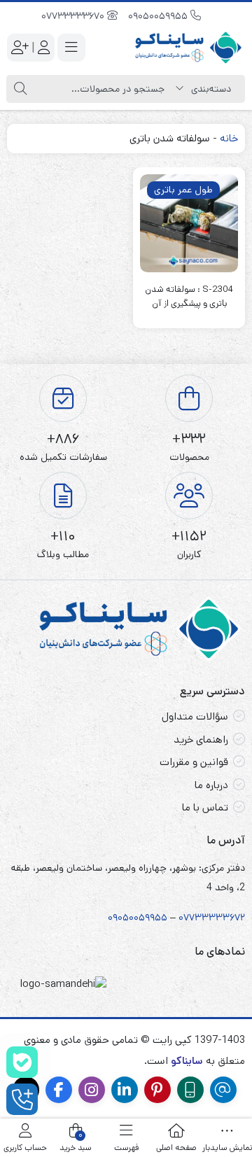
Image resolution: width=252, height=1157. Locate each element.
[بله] (22, 1062)
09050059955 (159, 16)
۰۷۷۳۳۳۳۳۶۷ (209, 918)
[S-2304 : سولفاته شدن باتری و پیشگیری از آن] (189, 223)
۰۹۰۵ (118, 918)
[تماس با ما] (22, 1099)
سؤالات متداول (195, 716)
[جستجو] (20, 89)
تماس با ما (205, 807)
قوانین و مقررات (194, 762)
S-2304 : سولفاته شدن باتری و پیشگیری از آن (189, 296)
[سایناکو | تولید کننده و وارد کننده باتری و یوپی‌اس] (189, 47)
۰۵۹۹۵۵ (150, 918)
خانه (229, 138)
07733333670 (74, 16)
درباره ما (211, 785)
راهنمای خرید (201, 739)
